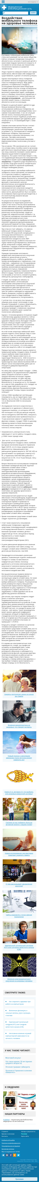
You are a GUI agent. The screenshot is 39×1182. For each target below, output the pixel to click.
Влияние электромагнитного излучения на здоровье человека (19, 980)
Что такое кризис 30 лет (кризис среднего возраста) (18, 1062)
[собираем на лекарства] (19, 1100)
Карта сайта (25, 1136)
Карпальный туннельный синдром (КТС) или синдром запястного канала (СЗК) (19, 947)
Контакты (5, 1136)
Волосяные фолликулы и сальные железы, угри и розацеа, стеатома (18, 1012)
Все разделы (32, 1)
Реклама (24, 1134)
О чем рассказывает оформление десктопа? (19, 885)
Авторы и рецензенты (28, 1131)
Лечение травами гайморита (17, 1067)
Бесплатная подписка (8, 1149)
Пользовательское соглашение (11, 1146)
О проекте (5, 1131)
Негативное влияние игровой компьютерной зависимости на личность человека (18, 1035)
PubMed (6, 1120)
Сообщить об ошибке (8, 1140)
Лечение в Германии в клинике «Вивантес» (18, 1071)
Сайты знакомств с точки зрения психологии (19, 916)
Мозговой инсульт (13, 1058)
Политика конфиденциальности (11, 1143)
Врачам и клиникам (8, 1134)
